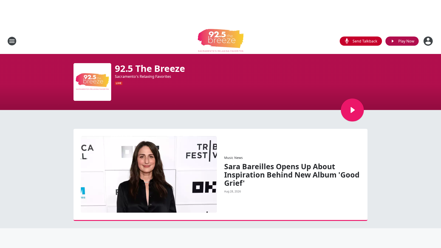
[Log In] (429, 41)
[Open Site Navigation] (12, 41)
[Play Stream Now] (352, 110)
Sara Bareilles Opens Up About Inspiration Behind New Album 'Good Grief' (291, 174)
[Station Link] (220, 41)
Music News (233, 157)
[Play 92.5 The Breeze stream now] (92, 82)
